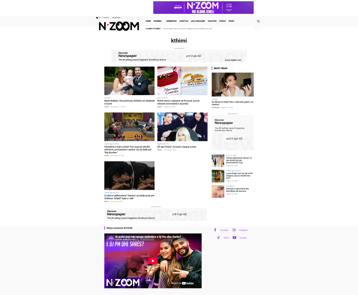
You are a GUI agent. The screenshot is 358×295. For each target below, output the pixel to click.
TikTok (226, 238)
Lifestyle (215, 99)
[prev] (256, 28)
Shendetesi (230, 186)
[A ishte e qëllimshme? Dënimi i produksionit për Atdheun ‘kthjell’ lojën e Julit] (129, 175)
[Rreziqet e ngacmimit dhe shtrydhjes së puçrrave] (218, 191)
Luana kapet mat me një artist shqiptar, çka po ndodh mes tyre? (239, 175)
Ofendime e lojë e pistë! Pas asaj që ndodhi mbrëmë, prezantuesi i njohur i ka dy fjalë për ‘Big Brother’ (127, 149)
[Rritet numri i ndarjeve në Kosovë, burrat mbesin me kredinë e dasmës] (182, 81)
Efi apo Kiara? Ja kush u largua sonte (176, 146)
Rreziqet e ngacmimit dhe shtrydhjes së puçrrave (182, 29)
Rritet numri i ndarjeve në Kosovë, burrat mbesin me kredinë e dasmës (178, 102)
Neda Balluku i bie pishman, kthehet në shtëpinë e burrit (129, 102)
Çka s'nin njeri (162, 97)
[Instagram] (234, 230)
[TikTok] (218, 238)
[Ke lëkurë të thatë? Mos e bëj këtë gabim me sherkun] (233, 85)
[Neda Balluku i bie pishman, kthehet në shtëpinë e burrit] (129, 81)
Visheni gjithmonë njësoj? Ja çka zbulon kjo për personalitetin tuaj (239, 160)
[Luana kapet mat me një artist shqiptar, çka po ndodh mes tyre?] (218, 176)
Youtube (243, 238)
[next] (260, 28)
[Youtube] (234, 238)
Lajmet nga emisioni (111, 143)
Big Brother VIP (163, 143)
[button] (258, 21)
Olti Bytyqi (215, 107)
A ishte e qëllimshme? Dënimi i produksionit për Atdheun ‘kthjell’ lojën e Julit (129, 197)
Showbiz (107, 97)
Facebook (224, 230)
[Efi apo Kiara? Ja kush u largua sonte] (182, 126)
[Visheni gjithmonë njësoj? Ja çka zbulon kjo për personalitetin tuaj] (218, 160)
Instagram (243, 230)
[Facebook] (215, 230)
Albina (106, 107)
